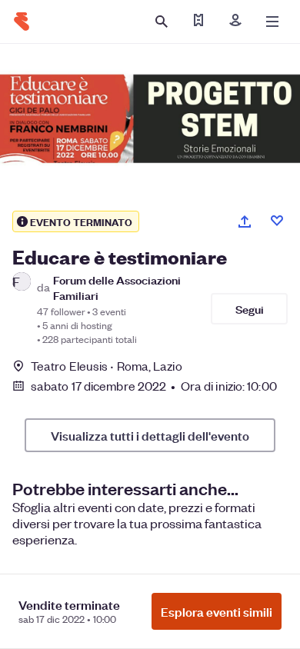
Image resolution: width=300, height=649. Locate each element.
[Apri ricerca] (161, 21)
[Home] (21, 21)
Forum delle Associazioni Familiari (117, 286)
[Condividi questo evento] (244, 221)
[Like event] (277, 220)
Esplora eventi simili (216, 611)
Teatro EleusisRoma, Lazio (106, 366)
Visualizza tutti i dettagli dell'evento (150, 435)
